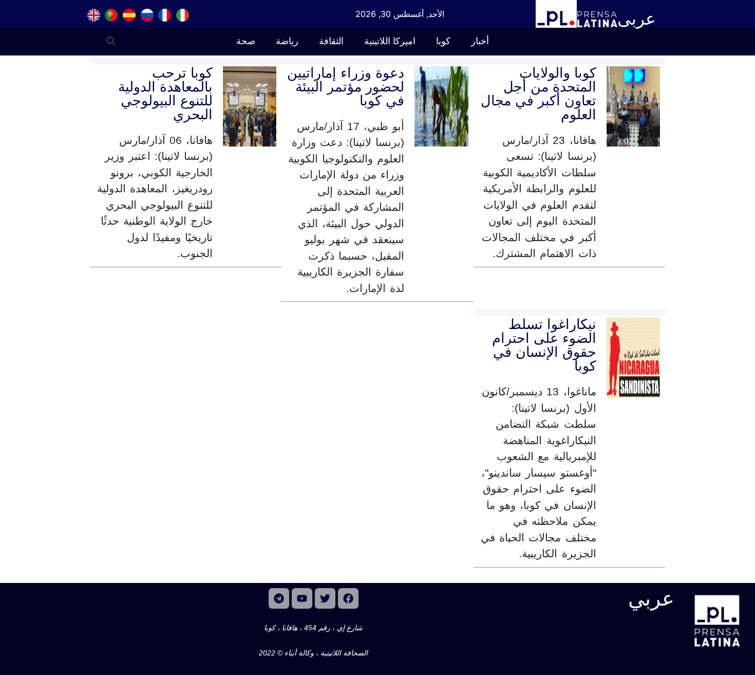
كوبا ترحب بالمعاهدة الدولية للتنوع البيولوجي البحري (165, 93)
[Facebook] (348, 598)
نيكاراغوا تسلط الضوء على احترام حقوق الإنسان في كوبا (544, 345)
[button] (111, 40)
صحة (245, 41)
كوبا (443, 41)
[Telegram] (279, 598)
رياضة (287, 41)
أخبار (480, 41)
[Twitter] (325, 598)
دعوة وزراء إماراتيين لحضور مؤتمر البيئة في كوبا (345, 86)
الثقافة (331, 41)
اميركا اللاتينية (390, 41)
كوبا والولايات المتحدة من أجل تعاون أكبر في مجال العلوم (538, 93)
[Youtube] (302, 598)
